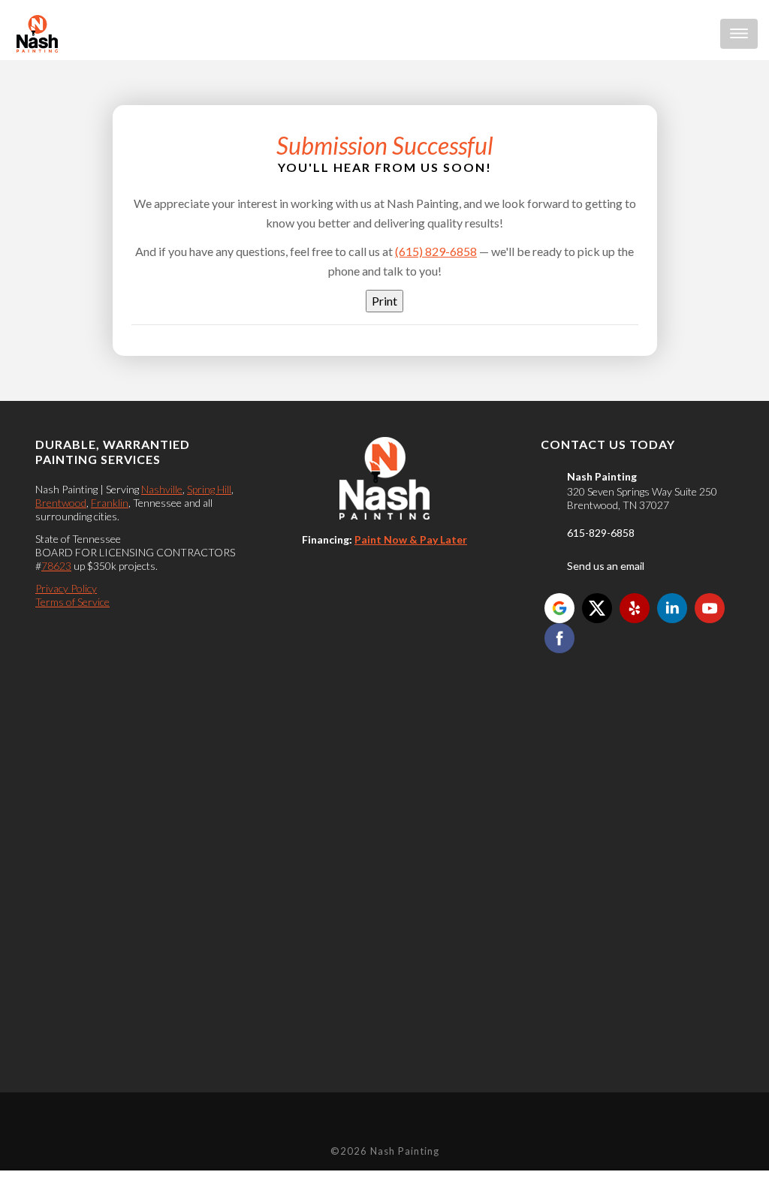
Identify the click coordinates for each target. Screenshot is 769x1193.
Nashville (161, 489)
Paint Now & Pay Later (410, 539)
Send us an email (605, 565)
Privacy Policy (66, 588)
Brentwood (60, 502)
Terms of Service (72, 601)
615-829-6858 (601, 532)
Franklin (109, 502)
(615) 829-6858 (436, 251)
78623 (56, 565)
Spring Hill (209, 489)
